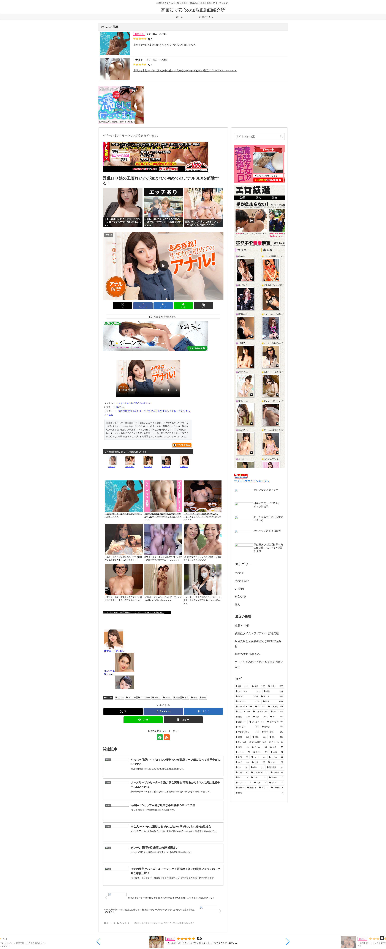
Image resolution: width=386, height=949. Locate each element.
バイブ (157, 697)
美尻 (195, 697)
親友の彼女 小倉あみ (247, 654)
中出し (168, 697)
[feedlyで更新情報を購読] (160, 737)
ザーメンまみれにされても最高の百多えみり (259, 664)
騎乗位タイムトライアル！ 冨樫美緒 (257, 633)
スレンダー (145, 697)
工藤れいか (119, 407)
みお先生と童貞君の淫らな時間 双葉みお (258, 644)
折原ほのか (148, 467)
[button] (98, 941)
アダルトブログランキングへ (251, 481)
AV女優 (109, 697)
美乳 (186, 697)
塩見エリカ (166, 467)
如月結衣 (111, 467)
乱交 (178, 697)
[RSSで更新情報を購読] (167, 737)
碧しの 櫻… (129, 467)
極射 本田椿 (242, 625)
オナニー (132, 697)
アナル (120, 697)
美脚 (204, 697)
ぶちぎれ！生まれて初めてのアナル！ (134, 403)
